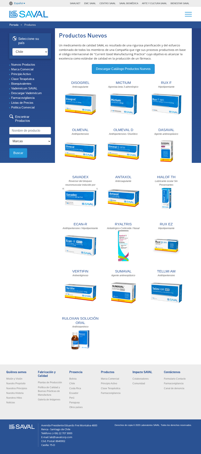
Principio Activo (21, 74)
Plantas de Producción (50, 382)
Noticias (10, 402)
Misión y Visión (14, 378)
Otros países (76, 407)
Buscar (18, 153)
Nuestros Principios (16, 388)
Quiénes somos (16, 372)
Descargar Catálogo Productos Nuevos (123, 69)
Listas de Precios (22, 102)
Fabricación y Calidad (47, 374)
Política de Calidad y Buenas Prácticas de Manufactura (49, 391)
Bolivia (73, 378)
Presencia (75, 372)
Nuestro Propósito (16, 383)
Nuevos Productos (23, 64)
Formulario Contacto (175, 378)
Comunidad (138, 383)
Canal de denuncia (174, 388)
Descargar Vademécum (26, 93)
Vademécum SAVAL (24, 88)
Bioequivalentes (21, 83)
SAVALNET (75, 3)
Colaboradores (140, 378)
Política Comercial (23, 107)
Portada (13, 25)
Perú (71, 397)
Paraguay (74, 402)
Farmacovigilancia (23, 97)
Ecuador (73, 393)
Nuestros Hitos (14, 397)
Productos (107, 372)
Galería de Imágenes (49, 399)
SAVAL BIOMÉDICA (128, 3)
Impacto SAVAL (142, 372)
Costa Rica (75, 388)
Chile (72, 383)
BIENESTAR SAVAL (180, 3)
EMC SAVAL (90, 3)
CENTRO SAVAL (108, 3)
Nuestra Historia (15, 393)
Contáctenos (172, 372)
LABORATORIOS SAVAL (28, 14)
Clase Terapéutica (22, 79)
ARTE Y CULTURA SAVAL (154, 3)
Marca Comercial (22, 69)
